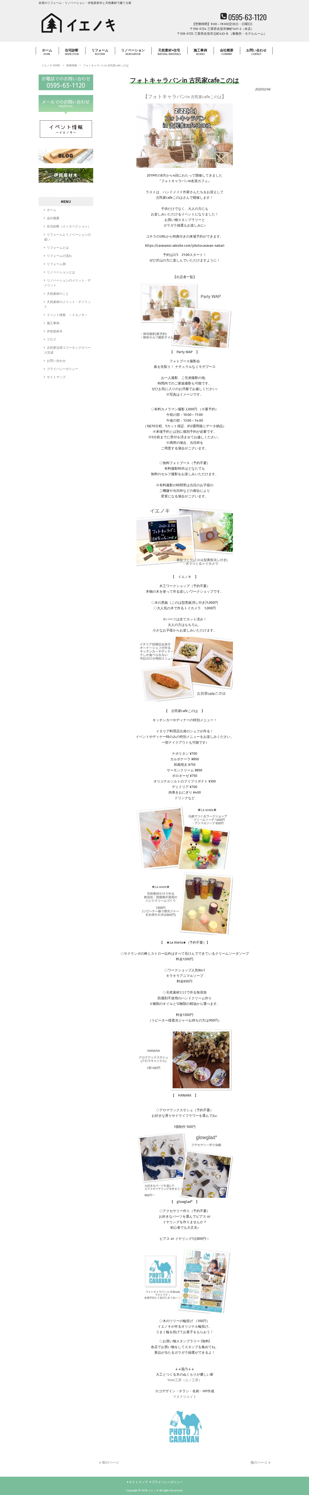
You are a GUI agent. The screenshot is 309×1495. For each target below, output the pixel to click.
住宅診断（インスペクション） (69, 226)
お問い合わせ (56, 361)
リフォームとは (58, 248)
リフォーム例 (56, 264)
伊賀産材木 (55, 331)
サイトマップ (56, 377)
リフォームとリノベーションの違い (67, 237)
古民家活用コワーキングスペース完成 (67, 350)
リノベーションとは (61, 272)
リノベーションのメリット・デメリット (67, 282)
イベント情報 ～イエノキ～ (67, 315)
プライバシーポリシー (62, 369)
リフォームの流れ (59, 256)
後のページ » (260, 1463)
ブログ (51, 339)
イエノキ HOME (51, 65)
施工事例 (53, 323)
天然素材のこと (58, 294)
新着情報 (71, 65)
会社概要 (53, 218)
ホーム (51, 210)
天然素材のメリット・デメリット (67, 304)
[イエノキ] (78, 34)
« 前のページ (109, 1463)
